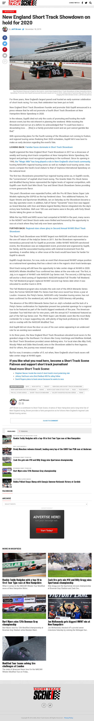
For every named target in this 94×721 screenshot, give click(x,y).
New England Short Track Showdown (67, 386)
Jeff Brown (16, 29)
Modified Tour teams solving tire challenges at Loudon (18, 664)
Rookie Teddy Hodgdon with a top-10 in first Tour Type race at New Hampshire (46, 438)
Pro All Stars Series (19, 393)
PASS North (83, 389)
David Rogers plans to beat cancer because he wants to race (39, 379)
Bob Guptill (36, 386)
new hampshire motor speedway (23, 389)
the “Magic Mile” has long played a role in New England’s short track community (52, 161)
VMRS (81, 393)
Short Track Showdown (39, 393)
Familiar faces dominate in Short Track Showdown (49, 147)
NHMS (41, 389)
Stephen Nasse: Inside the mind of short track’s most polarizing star (42, 373)
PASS (74, 389)
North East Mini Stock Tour (58, 389)
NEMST (46, 386)
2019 (27, 386)
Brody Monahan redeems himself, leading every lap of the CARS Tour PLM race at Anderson (52, 449)
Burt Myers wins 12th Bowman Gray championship (34, 470)
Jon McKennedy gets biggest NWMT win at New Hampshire (69, 623)
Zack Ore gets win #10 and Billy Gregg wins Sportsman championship (43, 459)
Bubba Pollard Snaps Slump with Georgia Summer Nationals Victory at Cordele (46, 481)
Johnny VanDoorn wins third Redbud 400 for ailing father (37, 376)
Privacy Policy (68, 718)
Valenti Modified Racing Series (64, 393)
